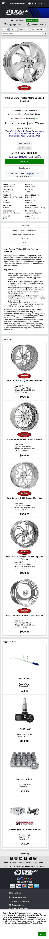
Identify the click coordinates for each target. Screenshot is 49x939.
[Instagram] (15, 857)
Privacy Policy (7, 926)
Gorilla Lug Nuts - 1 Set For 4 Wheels (24, 829)
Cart (14, 25)
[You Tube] (20, 857)
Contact (5, 866)
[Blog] (34, 857)
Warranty (24, 238)
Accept (42, 934)
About (12, 866)
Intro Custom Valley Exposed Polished (24, 380)
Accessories (39, 866)
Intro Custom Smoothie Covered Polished (24, 615)
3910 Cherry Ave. (19, 897)
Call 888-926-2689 (20, 909)
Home (5, 862)
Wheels (13, 862)
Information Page (30, 862)
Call (17, 3)
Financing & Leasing (24, 866)
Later (38, 25)
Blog (41, 862)
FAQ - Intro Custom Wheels (24, 234)
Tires (20, 862)
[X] (29, 857)
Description (24, 225)
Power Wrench (24, 678)
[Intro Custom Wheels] (24, 90)
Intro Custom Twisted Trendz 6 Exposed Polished (24, 558)
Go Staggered (24, 148)
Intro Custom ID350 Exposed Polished (24, 498)
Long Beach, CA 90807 (19, 901)
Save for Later (24, 168)
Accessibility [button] (37, 3)
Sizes (24, 242)
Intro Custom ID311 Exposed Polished (24, 439)
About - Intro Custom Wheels (24, 230)
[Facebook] (10, 857)
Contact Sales (18, 905)
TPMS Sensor (24, 729)
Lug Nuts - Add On (24, 779)
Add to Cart (24, 161)
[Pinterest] (25, 857)
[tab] (24, 226)
